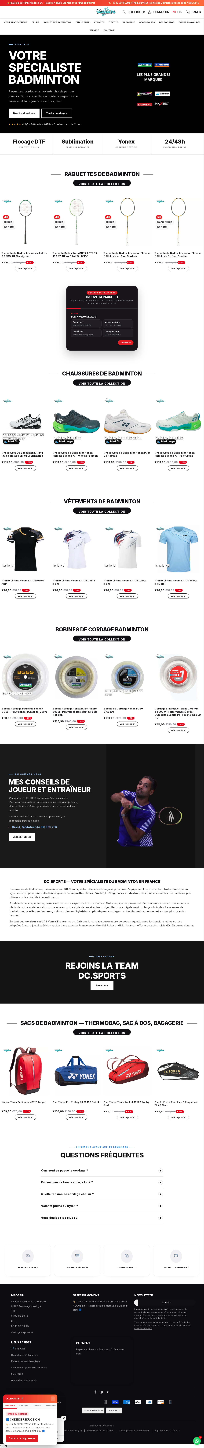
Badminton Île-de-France (100, 1430)
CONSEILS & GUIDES (189, 22)
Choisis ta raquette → (22, 1438)
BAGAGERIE (129, 22)
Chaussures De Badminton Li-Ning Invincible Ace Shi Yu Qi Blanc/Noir (22, 454)
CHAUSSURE (83, 22)
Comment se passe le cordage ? (101, 1170)
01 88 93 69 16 (19, 1315)
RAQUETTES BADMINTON (57, 22)
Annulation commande (24, 1380)
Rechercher (136, 12)
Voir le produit (25, 268)
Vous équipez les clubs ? (101, 1217)
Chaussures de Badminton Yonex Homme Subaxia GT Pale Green (175, 454)
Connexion (161, 12)
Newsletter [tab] (51, 1405)
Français (113, 1410)
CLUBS (35, 22)
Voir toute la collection (102, 184)
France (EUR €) (92, 1410)
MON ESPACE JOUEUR (15, 22)
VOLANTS (99, 22)
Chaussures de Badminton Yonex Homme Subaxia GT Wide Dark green (75, 454)
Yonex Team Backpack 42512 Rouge (23, 1102)
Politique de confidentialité (153, 1318)
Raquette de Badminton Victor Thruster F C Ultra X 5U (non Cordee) (178, 255)
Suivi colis (17, 1373)
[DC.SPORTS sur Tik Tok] (107, 1392)
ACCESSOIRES (147, 22)
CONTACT (108, 30)
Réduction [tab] (10, 1405)
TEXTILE (113, 22)
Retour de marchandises (25, 1361)
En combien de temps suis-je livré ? (101, 1182)
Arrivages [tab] (23, 1405)
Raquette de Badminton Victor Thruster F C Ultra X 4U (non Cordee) (127, 255)
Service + (102, 985)
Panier (196, 12)
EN (180, 12)
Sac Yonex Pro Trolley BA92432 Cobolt (76, 1102)
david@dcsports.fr (22, 1332)
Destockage (166, 22)
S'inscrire (166, 1302)
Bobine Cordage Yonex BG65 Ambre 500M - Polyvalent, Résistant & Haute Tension (75, 711)
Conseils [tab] (37, 1405)
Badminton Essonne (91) (69, 1430)
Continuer (126, 342)
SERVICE (94, 30)
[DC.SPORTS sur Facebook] (95, 1392)
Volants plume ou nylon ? (101, 1206)
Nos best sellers (24, 113)
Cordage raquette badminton (134, 1430)
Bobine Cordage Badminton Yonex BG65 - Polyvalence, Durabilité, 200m (24, 710)
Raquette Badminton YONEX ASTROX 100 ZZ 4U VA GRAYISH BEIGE (75, 255)
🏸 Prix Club (18, 1348)
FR (174, 12)
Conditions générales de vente (29, 1367)
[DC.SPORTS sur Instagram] (101, 1392)
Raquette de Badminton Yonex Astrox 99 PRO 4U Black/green (24, 255)
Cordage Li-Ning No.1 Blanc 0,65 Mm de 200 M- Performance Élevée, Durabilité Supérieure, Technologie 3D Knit (178, 713)
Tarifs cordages (56, 113)
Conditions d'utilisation (24, 1355)
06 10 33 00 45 (20, 1326)
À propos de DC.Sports (167, 1430)
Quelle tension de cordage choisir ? (101, 1194)
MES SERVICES (22, 837)
